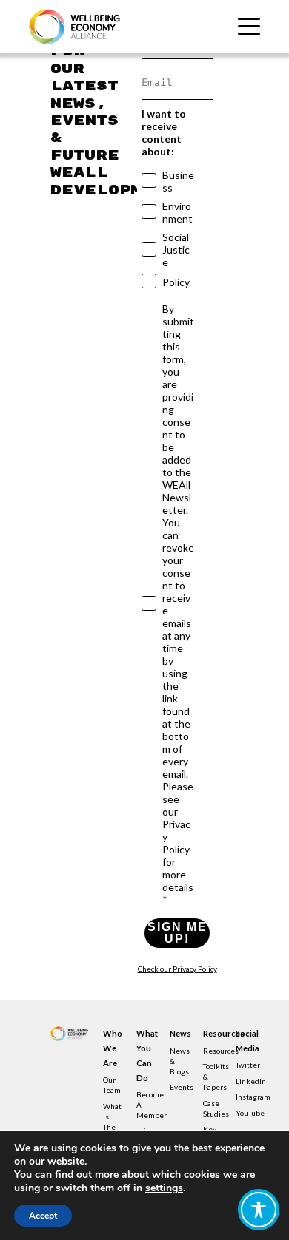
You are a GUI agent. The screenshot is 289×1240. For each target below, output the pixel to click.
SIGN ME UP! (177, 933)
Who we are (111, 1048)
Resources (211, 1033)
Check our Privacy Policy (177, 968)
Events (181, 1087)
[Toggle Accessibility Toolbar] (258, 1209)
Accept (43, 1216)
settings (164, 1188)
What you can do (144, 1055)
